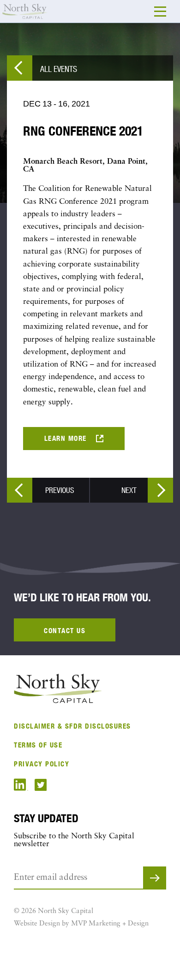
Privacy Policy (41, 763)
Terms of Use (38, 745)
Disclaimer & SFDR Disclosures (72, 726)
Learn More (65, 438)
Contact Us (64, 630)
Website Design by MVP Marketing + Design (81, 923)
